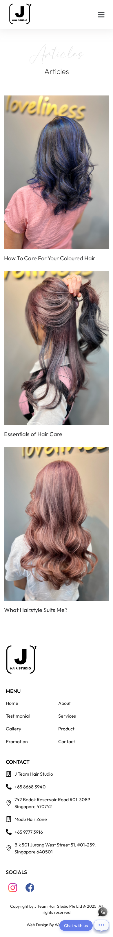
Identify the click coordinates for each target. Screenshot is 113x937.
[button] (101, 14)
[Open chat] (101, 925)
